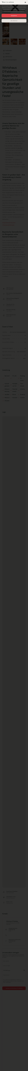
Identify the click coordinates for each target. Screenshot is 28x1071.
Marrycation (8, 2)
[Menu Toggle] (25, 2)
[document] (14, 535)
